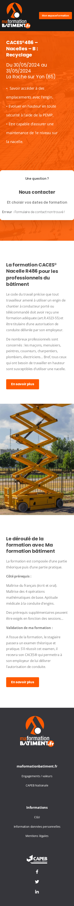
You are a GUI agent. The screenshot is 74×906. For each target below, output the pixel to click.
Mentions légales (36, 836)
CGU (37, 817)
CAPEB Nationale (37, 785)
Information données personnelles (37, 827)
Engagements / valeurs (37, 776)
